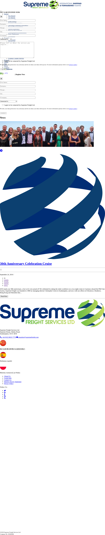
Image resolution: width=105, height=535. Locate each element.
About (6, 62)
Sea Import (11, 16)
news (5, 285)
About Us (7, 376)
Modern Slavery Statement (12, 382)
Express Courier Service (16, 58)
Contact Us (7, 380)
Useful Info (7, 378)
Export (6, 38)
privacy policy (73, 64)
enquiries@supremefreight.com (28, 337)
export (6, 280)
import (6, 284)
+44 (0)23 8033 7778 (9, 337)
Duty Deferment (13, 34)
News (6, 66)
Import (6, 14)
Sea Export (11, 40)
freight (6, 282)
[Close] (1, 17)
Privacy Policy (9, 383)
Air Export (11, 42)
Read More (4, 296)
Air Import (11, 18)
